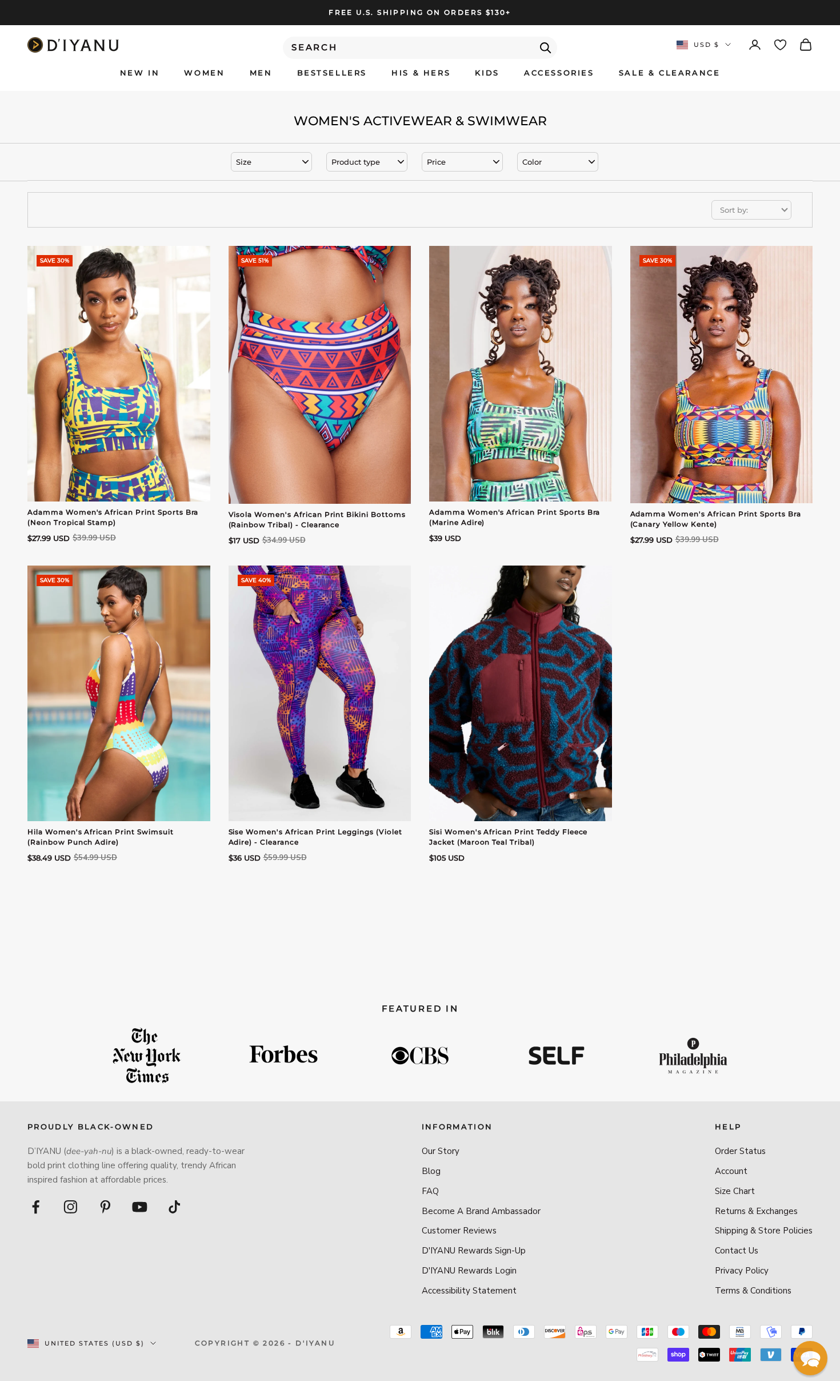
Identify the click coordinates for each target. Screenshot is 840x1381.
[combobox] (420, 47)
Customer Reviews (459, 1230)
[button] (810, 1358)
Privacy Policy (742, 1270)
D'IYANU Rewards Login (469, 1270)
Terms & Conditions (753, 1290)
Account (731, 1171)
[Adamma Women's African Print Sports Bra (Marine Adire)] (520, 374)
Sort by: (734, 209)
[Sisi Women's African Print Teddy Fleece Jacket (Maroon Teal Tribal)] (520, 693)
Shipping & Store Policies (764, 1230)
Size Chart (735, 1191)
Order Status (740, 1151)
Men (261, 72)
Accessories (559, 72)
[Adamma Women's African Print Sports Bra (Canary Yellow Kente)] (721, 374)
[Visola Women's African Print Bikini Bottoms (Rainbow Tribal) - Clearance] (320, 375)
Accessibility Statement (469, 1290)
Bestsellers (332, 72)
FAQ (430, 1191)
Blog (431, 1171)
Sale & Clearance (670, 72)
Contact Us (736, 1250)
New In (140, 72)
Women (204, 72)
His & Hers (420, 72)
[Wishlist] (780, 45)
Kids (487, 72)
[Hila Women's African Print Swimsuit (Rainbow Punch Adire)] (118, 693)
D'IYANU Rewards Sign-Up (474, 1250)
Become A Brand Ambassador (481, 1211)
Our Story (440, 1151)
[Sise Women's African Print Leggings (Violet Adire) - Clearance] (320, 693)
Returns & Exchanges (756, 1211)
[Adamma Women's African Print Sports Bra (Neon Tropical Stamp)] (118, 374)
